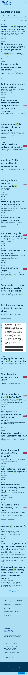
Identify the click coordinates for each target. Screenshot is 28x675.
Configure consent (14, 346)
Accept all (14, 349)
